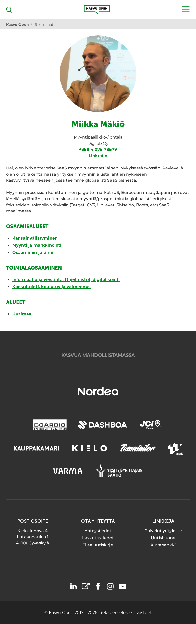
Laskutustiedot (98, 537)
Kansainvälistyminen (35, 238)
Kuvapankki (163, 545)
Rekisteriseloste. (116, 612)
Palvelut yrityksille (163, 530)
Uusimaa (21, 313)
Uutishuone (163, 537)
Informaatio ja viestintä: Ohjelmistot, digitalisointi (66, 279)
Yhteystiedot (98, 530)
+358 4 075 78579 (98, 149)
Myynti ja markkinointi (37, 245)
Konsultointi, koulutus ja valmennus (51, 286)
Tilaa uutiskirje (98, 545)
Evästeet (143, 612)
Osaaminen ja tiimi (32, 252)
